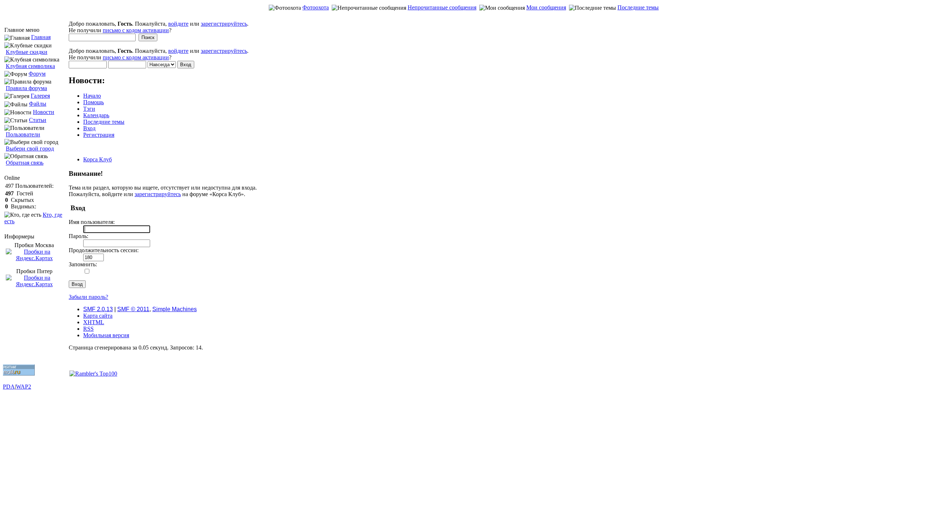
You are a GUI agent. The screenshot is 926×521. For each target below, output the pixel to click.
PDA (9, 387)
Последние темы (638, 7)
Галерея (40, 96)
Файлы (37, 104)
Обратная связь (24, 163)
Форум (37, 74)
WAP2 (23, 387)
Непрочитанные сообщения (442, 7)
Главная (41, 37)
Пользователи (23, 134)
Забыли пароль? (88, 297)
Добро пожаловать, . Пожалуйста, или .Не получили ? (159, 27)
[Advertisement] (463, 17)
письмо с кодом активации (136, 30)
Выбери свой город (30, 148)
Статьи (37, 120)
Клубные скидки (26, 52)
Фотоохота (315, 7)
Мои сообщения (546, 7)
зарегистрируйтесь (224, 24)
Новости (43, 112)
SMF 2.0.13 (98, 309)
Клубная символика (30, 66)
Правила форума (26, 88)
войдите (178, 24)
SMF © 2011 (133, 309)
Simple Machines (174, 309)
